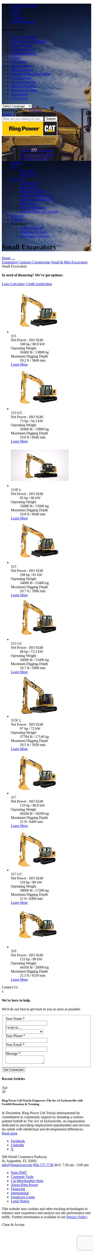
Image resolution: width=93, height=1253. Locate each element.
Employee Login (23, 1197)
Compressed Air (22, 49)
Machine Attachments (35, 159)
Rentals (16, 163)
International (20, 1193)
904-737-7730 (43, 1165)
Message (13, 1053)
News (15, 14)
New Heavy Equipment (37, 150)
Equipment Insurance (35, 236)
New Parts (27, 171)
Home (6, 258)
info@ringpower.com (17, 1165)
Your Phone (15, 1036)
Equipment (9, 262)
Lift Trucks (19, 62)
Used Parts (27, 175)
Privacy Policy (77, 1217)
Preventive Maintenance (37, 199)
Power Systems (22, 45)
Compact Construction (34, 262)
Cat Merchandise (23, 22)
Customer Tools (22, 1177)
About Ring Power (24, 1185)
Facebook (18, 1141)
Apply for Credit (32, 228)
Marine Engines (22, 70)
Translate (35, 110)
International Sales (24, 90)
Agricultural (19, 94)
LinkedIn (17, 1145)
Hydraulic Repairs (33, 191)
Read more (9, 1133)
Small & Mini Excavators (69, 262)
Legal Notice (20, 1201)
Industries (18, 216)
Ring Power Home (24, 5)
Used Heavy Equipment (37, 154)
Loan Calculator (13, 284)
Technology (28, 203)
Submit (51, 119)
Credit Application (39, 284)
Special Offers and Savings (39, 211)
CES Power (19, 98)
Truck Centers (21, 66)
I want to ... (13, 1027)
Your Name (15, 1019)
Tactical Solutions (23, 82)
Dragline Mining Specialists (30, 74)
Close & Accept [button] (13, 1225)
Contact (16, 220)
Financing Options (33, 232)
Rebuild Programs (33, 207)
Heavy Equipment (24, 37)
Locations (18, 18)
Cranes (16, 57)
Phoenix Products (23, 86)
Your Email (14, 1045)
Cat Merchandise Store (27, 1181)
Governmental (21, 78)
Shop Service (29, 187)
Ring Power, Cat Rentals (28, 41)
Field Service (29, 183)
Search (7, 114)
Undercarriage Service (36, 195)
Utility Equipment (23, 53)
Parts (14, 167)
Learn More (19, 364)
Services (17, 179)
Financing (18, 1189)
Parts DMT (19, 1173)
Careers (16, 10)
